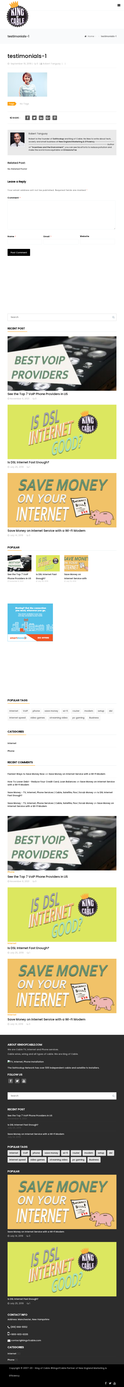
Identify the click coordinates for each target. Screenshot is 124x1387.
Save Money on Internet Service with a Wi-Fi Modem (46, 531)
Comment (14, 197)
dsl (110, 710)
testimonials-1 (27, 56)
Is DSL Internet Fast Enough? (28, 462)
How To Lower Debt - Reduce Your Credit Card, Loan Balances (42, 781)
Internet (13, 710)
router (76, 710)
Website (84, 236)
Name (12, 236)
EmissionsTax (70, 149)
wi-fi (65, 710)
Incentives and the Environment (47, 147)
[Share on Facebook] (27, 118)
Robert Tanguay (52, 63)
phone (36, 710)
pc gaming (78, 717)
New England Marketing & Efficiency (77, 141)
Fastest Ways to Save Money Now (26, 773)
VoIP (25, 710)
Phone (11, 750)
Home (91, 36)
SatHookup (58, 138)
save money (51, 710)
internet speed (17, 717)
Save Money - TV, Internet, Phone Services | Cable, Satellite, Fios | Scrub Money (50, 792)
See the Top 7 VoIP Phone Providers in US (38, 394)
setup (101, 710)
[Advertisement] (62, 286)
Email (48, 236)
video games (37, 717)
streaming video (59, 717)
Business (94, 717)
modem (88, 710)
